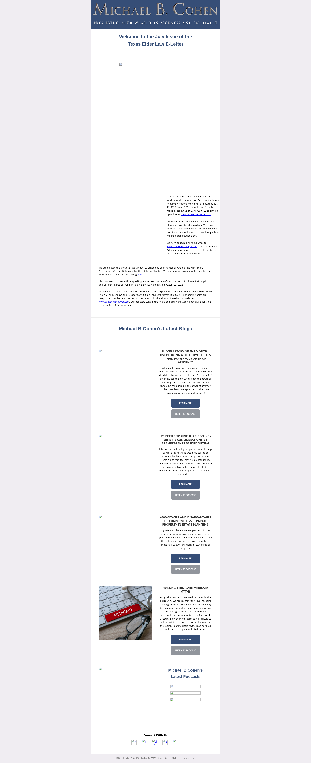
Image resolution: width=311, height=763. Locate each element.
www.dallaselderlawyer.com (196, 214)
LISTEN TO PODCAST (185, 414)
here (139, 274)
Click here (176, 758)
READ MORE (185, 403)
